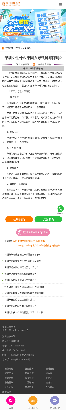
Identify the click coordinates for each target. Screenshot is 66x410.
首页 (18, 48)
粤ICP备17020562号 (19, 330)
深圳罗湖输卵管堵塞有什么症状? (20, 274)
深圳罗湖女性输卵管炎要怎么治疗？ (21, 267)
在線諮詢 (19, 219)
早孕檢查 (29, 387)
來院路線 (9, 387)
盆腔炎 (49, 378)
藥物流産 (29, 378)
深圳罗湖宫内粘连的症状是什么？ (20, 306)
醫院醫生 (9, 382)
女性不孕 (26, 48)
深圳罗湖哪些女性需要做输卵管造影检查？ (24, 293)
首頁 (11, 408)
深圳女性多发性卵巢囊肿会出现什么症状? (24, 312)
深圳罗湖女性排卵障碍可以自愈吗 (29, 241)
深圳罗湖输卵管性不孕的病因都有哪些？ (23, 261)
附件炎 (49, 373)
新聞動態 (9, 378)
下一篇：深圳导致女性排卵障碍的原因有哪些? (39, 245)
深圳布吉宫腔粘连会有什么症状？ (20, 299)
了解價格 (48, 219)
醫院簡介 (9, 373)
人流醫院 (29, 382)
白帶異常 (50, 387)
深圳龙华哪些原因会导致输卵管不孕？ (22, 254)
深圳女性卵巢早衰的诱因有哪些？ (20, 280)
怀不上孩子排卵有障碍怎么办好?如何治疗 (24, 286)
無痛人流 (29, 373)
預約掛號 (55, 408)
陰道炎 (49, 382)
